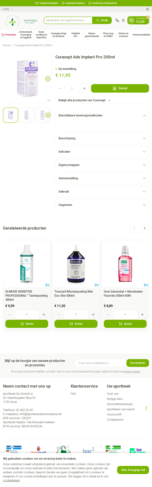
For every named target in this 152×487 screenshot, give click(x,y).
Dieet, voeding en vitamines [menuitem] (42, 35)
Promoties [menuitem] (10, 34)
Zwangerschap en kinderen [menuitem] (59, 35)
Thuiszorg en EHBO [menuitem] (109, 35)
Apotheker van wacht (121, 409)
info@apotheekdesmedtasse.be (41, 414)
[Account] (123, 20)
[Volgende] (48, 79)
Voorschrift (114, 414)
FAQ (73, 394)
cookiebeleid (11, 480)
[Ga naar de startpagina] (21, 20)
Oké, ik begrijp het (133, 470)
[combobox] (68, 20)
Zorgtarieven (115, 419)
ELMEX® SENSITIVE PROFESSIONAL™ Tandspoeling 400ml (26, 295)
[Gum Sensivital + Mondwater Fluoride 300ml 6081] (125, 263)
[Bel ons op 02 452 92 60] (117, 20)
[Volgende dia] (144, 228)
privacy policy (132, 371)
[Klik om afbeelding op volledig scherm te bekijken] (27, 79)
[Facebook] (146, 408)
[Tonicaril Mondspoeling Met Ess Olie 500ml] (76, 263)
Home (6, 45)
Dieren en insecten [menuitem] (125, 35)
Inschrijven (137, 363)
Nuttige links (115, 399)
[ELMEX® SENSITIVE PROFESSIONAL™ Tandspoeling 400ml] (26, 263)
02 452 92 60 (24, 410)
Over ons (113, 394)
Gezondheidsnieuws (120, 404)
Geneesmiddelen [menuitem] (142, 35)
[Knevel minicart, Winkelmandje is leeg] (131, 20)
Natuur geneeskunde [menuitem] (92, 35)
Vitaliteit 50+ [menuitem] (77, 35)
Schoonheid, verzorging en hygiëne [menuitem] (26, 35)
